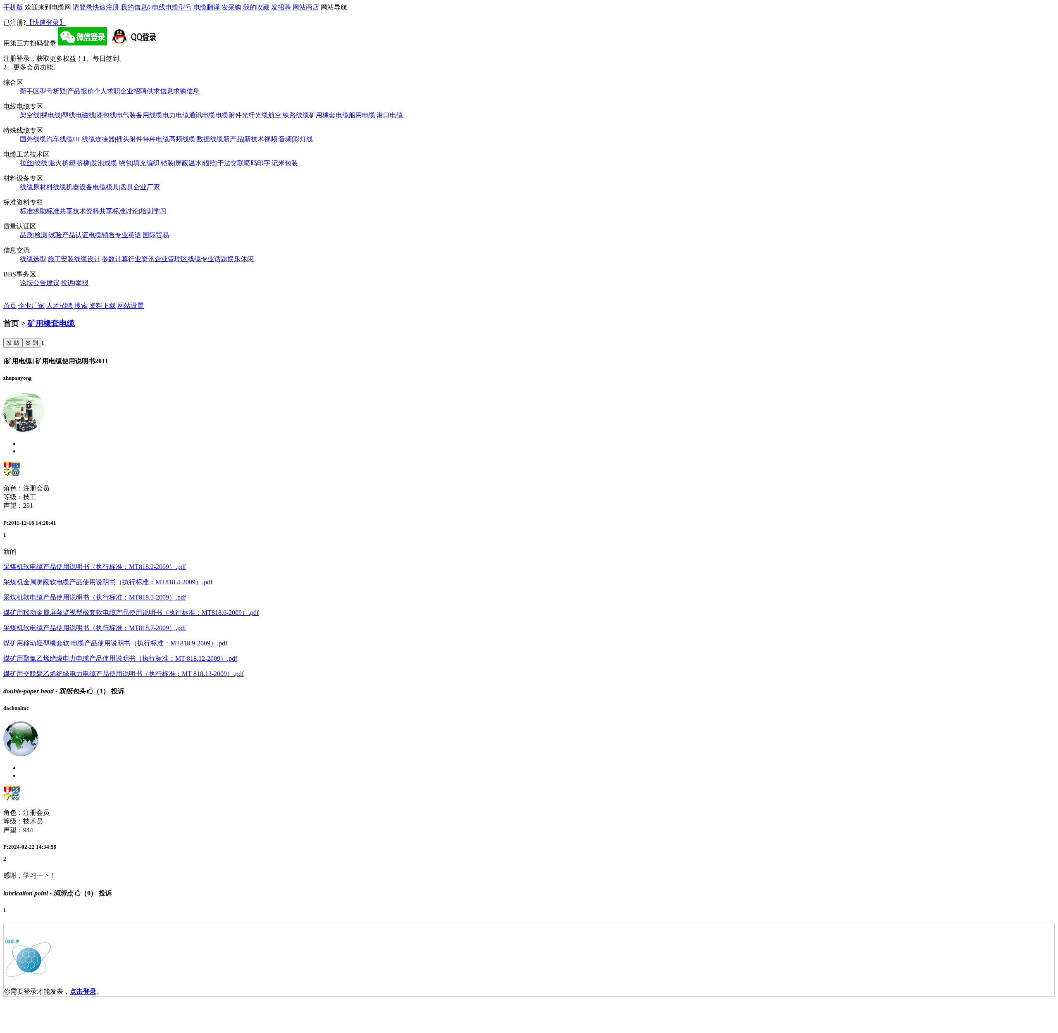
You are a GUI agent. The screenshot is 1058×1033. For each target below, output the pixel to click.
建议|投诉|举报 (67, 282)
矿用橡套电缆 (329, 115)
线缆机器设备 (73, 186)
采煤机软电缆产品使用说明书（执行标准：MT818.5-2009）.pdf (94, 597)
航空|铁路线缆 (288, 115)
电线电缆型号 (172, 7)
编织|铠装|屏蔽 (167, 163)
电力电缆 (175, 115)
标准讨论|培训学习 (139, 210)
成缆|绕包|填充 (125, 163)
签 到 (32, 343)
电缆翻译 (206, 7)
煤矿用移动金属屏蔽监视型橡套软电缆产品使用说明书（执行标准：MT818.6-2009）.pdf (131, 612)
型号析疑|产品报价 (67, 91)
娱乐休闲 (240, 258)
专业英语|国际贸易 (142, 234)
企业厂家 (146, 186)
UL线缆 (84, 139)
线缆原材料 (36, 186)
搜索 (81, 305)
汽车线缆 (59, 139)
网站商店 (306, 7)
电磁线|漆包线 (95, 115)
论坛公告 (33, 282)
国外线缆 (33, 139)
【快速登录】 (46, 22)
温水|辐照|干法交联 (216, 163)
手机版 (13, 7)
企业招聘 (133, 91)
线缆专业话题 (207, 258)
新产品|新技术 (243, 139)
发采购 (231, 7)
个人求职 (107, 91)
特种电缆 (156, 139)
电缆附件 (228, 115)
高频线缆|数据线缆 (196, 139)
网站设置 (130, 305)
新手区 (30, 91)
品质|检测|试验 (41, 234)
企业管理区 (171, 258)
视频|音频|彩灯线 (288, 139)
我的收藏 (256, 7)
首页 (10, 305)
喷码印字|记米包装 (271, 163)
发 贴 (13, 343)
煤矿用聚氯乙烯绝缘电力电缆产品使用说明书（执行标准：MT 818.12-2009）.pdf (120, 658)
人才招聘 (59, 305)
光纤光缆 (255, 115)
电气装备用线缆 (139, 115)
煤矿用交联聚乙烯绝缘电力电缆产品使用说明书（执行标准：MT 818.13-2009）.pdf (123, 673)
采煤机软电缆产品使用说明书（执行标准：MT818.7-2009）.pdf (94, 627)
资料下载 (102, 305)
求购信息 (186, 91)
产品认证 (75, 234)
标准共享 (59, 210)
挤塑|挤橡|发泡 (83, 163)
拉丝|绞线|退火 (41, 163)
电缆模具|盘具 (113, 186)
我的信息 (135, 7)
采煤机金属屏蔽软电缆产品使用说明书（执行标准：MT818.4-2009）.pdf (107, 582)
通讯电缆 (202, 115)
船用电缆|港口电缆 (376, 115)
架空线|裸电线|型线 (47, 115)
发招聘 (281, 7)
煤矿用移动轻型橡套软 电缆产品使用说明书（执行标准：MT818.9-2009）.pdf (115, 643)
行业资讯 (141, 258)
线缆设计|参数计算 (101, 258)
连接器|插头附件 (119, 139)
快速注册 (106, 7)
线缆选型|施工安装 (47, 258)
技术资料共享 (92, 210)
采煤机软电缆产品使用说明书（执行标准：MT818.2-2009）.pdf (94, 566)
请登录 (83, 7)
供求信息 (160, 91)
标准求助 (33, 210)
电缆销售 (101, 234)
